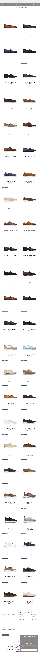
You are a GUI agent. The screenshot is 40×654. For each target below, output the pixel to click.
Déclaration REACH (34, 622)
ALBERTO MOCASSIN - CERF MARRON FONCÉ (29, 33)
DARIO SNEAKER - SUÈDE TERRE (29, 181)
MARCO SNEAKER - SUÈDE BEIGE (10, 354)
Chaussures (21, 614)
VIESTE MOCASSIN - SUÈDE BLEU (29, 428)
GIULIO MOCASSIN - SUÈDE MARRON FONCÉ (29, 304)
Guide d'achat (33, 614)
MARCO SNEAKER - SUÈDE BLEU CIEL (29, 354)
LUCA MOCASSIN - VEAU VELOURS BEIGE (10, 131)
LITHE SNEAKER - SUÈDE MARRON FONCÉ (10, 601)
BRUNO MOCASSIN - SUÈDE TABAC (10, 304)
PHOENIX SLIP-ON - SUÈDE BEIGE (10, 378)
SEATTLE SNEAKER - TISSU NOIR (10, 527)
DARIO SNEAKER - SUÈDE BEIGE (10, 206)
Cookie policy (17, 645)
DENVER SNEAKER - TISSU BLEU (29, 551)
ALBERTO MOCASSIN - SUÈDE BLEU (10, 82)
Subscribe (29, 649)
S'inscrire (5, 635)
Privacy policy (13, 645)
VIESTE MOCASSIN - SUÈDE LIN (10, 428)
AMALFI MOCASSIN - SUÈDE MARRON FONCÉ (29, 403)
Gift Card (20, 617)
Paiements (33, 616)
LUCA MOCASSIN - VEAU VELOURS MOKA (10, 107)
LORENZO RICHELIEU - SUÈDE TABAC (10, 156)
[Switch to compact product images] (5, 10)
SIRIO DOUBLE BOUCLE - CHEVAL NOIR (29, 329)
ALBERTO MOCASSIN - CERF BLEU (10, 57)
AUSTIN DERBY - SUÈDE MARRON (29, 453)
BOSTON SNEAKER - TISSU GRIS (29, 527)
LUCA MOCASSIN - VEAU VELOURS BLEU (29, 82)
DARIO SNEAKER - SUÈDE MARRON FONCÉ (29, 206)
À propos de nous (22, 619)
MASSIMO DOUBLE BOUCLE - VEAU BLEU (10, 255)
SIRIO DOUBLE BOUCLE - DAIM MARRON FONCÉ (10, 329)
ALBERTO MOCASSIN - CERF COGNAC (10, 33)
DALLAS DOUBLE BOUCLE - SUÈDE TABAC (29, 477)
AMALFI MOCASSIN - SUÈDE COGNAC (10, 403)
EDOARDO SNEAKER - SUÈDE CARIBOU (10, 230)
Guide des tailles (34, 621)
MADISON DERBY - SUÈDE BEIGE (10, 453)
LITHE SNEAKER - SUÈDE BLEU (29, 576)
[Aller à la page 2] (24, 607)
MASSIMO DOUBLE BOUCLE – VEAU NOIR (29, 255)
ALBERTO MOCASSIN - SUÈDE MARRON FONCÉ (29, 57)
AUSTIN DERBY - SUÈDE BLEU (10, 477)
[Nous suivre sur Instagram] (4, 638)
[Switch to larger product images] (1, 10)
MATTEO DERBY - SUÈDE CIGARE (29, 131)
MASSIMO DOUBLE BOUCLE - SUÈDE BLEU (10, 280)
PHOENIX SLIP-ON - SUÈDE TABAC (29, 378)
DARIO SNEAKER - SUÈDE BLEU (10, 181)
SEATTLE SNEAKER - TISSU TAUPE (30, 502)
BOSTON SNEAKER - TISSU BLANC (10, 551)
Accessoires (21, 616)
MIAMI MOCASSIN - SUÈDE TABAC (10, 502)
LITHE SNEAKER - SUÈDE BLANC (29, 601)
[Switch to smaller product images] (3, 10)
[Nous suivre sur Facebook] (2, 638)
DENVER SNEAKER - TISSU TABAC (10, 576)
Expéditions (33, 617)
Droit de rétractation (34, 619)
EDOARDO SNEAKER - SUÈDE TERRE (29, 230)
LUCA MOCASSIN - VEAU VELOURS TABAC (29, 107)
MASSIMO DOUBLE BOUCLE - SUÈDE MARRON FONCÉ (29, 280)
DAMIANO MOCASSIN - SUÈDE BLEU (29, 156)
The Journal (21, 621)
